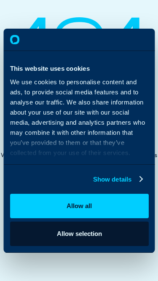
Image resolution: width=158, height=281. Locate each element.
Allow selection (79, 233)
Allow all (79, 205)
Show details (112, 179)
